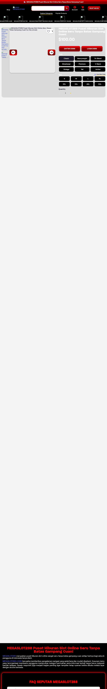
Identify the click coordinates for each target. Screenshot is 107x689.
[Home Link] (20, 8)
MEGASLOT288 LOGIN (12, 661)
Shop (8, 10)
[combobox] (48, 8)
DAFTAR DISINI (69, 49)
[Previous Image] (13, 52)
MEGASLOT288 (9, 656)
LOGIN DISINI (92, 49)
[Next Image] (51, 52)
